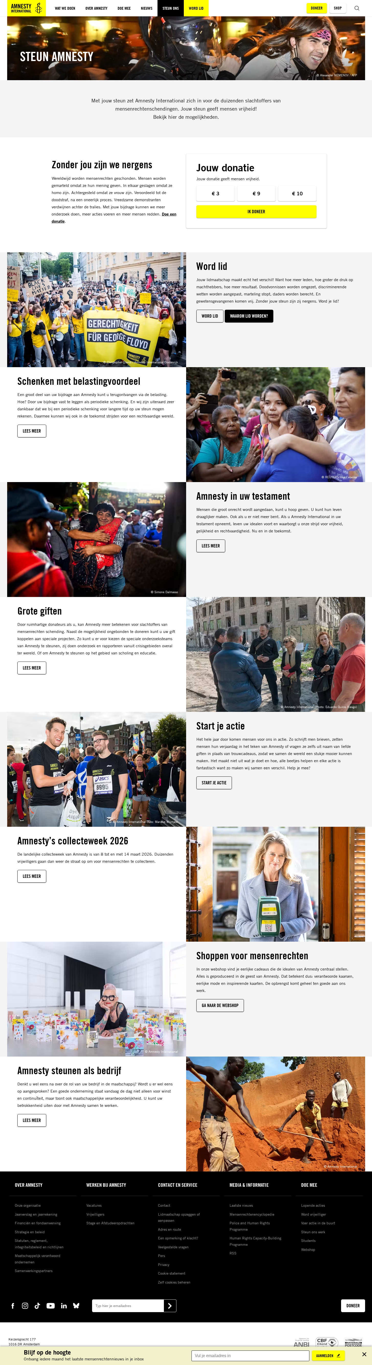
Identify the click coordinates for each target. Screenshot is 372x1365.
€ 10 (297, 193)
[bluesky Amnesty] (76, 1305)
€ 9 (256, 193)
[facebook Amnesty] (13, 1305)
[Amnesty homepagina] (26, 8)
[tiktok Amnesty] (37, 1305)
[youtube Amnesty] (51, 1305)
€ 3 (215, 193)
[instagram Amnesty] (25, 1305)
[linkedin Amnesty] (64, 1305)
